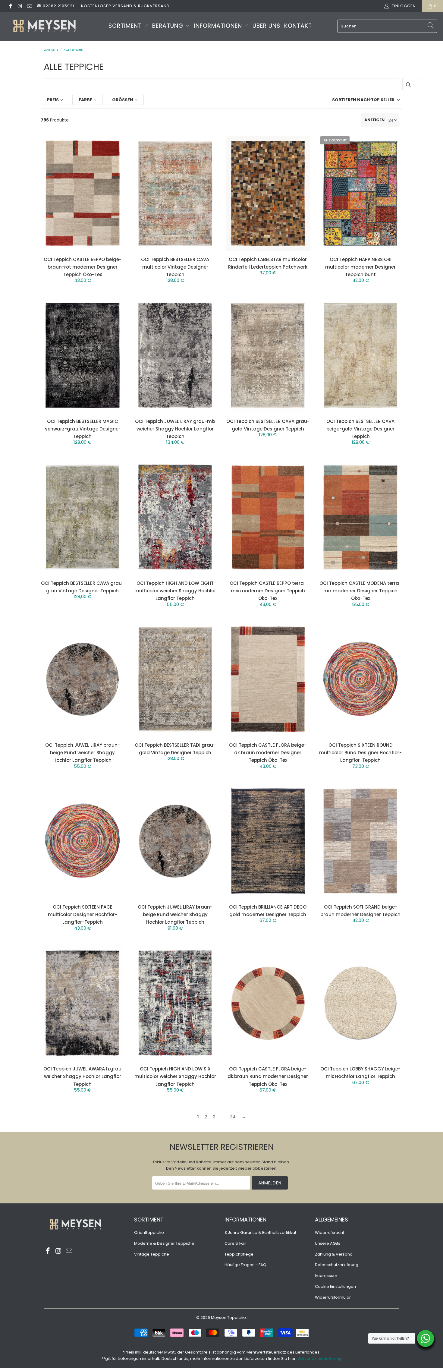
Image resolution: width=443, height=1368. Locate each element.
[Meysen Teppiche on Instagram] (19, 6)
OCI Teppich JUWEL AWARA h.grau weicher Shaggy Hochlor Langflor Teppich (82, 1076)
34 (233, 1117)
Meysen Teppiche (228, 1317)
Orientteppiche (149, 1232)
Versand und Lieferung (319, 1358)
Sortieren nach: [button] (363, 100)
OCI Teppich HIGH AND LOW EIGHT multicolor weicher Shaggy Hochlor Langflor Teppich (175, 590)
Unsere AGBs (327, 1243)
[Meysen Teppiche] (44, 26)
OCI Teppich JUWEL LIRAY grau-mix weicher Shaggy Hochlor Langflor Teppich (175, 429)
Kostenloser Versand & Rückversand (125, 6)
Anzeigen (374, 120)
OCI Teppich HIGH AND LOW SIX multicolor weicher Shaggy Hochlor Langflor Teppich (175, 1076)
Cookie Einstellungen (335, 1286)
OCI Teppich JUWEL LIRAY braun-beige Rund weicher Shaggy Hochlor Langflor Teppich (82, 752)
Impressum (326, 1275)
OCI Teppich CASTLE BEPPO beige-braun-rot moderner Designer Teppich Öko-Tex (82, 267)
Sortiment (125, 26)
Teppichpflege (239, 1254)
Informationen (219, 26)
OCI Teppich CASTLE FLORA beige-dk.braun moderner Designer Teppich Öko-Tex (267, 752)
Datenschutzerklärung (336, 1265)
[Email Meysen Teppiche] (29, 6)
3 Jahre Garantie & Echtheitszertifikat (260, 1232)
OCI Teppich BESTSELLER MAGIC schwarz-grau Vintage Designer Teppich (82, 429)
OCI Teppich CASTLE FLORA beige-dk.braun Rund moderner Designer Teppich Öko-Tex (268, 1076)
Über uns (266, 26)
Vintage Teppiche (151, 1254)
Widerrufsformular (333, 1297)
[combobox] (387, 26)
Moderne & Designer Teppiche (164, 1243)
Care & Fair (235, 1243)
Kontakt (298, 26)
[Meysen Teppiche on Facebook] (10, 6)
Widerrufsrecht (329, 1232)
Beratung (168, 26)
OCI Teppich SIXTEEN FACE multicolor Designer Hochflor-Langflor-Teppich (82, 914)
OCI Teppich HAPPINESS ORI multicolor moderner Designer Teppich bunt (360, 267)
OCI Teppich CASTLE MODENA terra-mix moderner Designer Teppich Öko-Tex (360, 590)
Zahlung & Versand (334, 1254)
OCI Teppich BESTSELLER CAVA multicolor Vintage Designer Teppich (175, 267)
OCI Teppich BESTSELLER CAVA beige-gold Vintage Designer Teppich (360, 429)
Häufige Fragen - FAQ (245, 1265)
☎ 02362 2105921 (55, 6)
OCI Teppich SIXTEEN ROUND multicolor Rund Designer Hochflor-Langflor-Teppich (360, 752)
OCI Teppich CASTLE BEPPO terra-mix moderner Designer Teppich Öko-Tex (268, 590)
